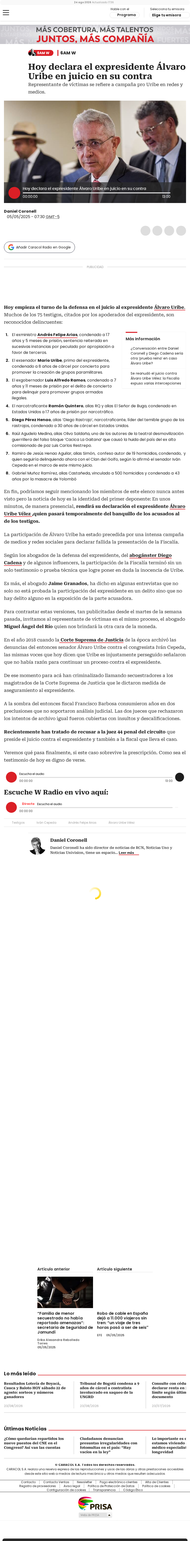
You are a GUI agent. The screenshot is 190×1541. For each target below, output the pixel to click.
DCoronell (39, 211)
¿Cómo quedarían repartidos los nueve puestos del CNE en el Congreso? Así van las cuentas (34, 1443)
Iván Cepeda (46, 822)
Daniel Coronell (20, 211)
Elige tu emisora (166, 15)
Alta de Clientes (157, 1482)
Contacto (28, 1482)
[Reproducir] (14, 193)
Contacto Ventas (56, 1482)
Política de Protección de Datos (111, 1486)
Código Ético (133, 1490)
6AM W (68, 53)
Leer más (126, 853)
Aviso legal (72, 1486)
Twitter (157, 231)
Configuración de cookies (66, 1490)
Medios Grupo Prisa (95, 1515)
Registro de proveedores (37, 1486)
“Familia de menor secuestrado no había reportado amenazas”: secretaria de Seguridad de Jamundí (65, 1323)
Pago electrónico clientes (119, 1482)
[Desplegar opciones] (177, 192)
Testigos (18, 822)
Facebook (145, 231)
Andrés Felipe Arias (82, 822)
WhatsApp (181, 231)
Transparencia (104, 1490)
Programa (126, 14)
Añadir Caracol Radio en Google (43, 247)
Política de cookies (156, 1486)
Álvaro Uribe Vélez (121, 822)
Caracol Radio (23, 13)
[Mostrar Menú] (6, 13)
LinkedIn (169, 231)
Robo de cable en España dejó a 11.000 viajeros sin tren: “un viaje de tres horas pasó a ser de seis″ (122, 1320)
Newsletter (84, 1482)
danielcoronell (45, 211)
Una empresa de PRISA (95, 1503)
